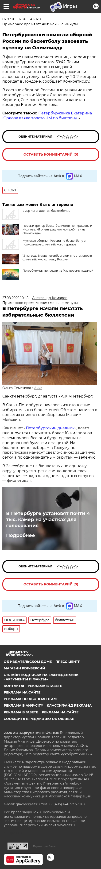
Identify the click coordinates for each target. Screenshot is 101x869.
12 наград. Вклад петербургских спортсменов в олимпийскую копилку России (57, 257)
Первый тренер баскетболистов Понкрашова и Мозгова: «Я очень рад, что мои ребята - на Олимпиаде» (57, 229)
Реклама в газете (45, 686)
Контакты (14, 686)
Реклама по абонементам (30, 699)
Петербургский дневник (50, 428)
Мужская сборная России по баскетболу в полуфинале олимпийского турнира (54, 242)
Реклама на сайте (22, 692)
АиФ (38, 388)
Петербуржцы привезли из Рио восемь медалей (58, 270)
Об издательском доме (28, 662)
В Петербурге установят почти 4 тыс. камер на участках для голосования (48, 519)
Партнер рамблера (44, 846)
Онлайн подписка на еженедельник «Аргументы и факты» (41, 677)
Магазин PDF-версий (24, 668)
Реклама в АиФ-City (23, 705)
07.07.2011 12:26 (14, 19)
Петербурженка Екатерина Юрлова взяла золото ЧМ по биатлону (47, 115)
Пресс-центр (67, 662)
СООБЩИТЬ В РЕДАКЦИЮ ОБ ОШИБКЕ (39, 719)
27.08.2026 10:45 (15, 298)
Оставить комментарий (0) (50, 154)
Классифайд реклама (69, 705)
